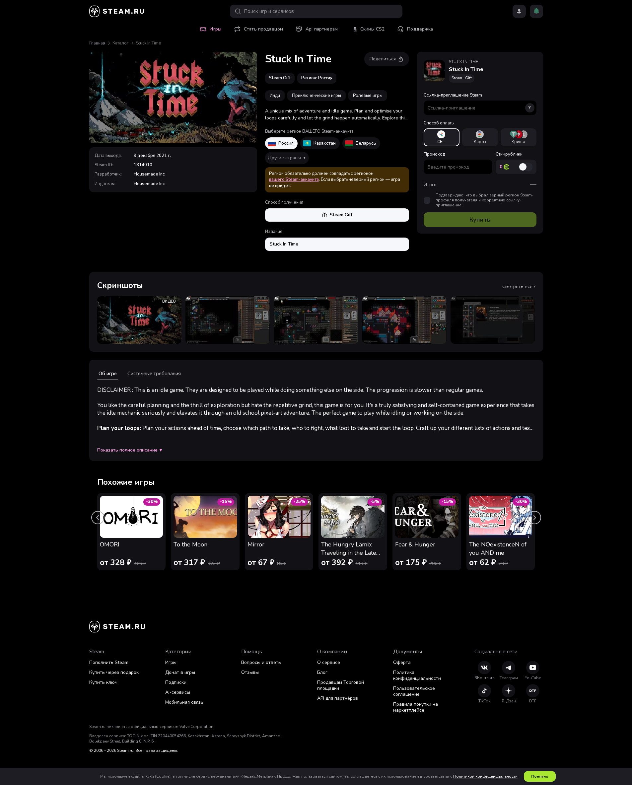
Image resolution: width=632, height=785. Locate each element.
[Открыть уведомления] (536, 11)
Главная (97, 43)
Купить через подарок (114, 672)
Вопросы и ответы (261, 662)
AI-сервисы (177, 692)
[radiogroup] (480, 137)
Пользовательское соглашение (414, 691)
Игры (170, 662)
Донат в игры (180, 672)
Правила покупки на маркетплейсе (415, 707)
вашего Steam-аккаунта (294, 179)
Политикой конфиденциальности (485, 776)
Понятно (539, 776)
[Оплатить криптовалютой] (518, 137)
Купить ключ (103, 682)
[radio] (441, 137)
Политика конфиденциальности (417, 675)
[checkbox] (427, 200)
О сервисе (328, 662)
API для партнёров (337, 698)
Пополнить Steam (108, 662)
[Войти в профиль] (519, 11)
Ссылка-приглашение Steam (477, 101)
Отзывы (250, 672)
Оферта (402, 662)
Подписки (175, 682)
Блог (322, 672)
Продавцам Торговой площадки (340, 685)
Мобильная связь (184, 702)
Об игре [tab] (108, 373)
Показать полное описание (129, 450)
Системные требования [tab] (154, 373)
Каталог (120, 43)
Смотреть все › (518, 286)
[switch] (525, 167)
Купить (479, 220)
